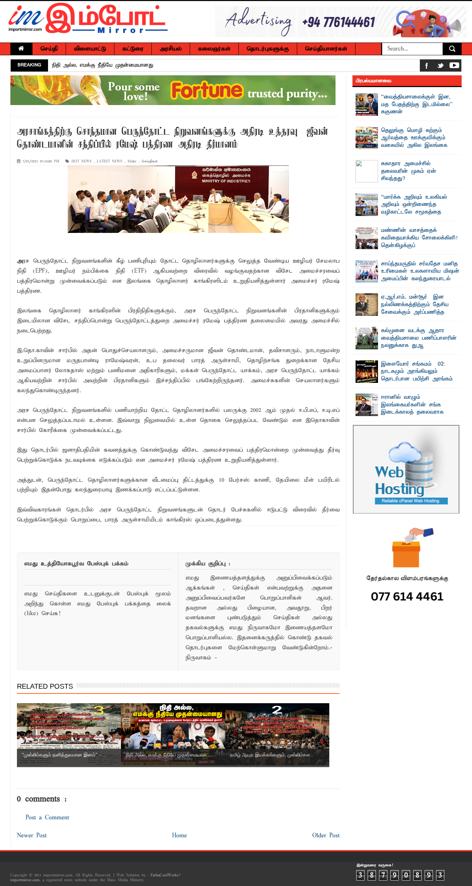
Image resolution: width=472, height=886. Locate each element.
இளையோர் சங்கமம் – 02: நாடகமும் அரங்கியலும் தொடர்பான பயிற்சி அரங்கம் (417, 372)
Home (179, 835)
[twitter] (440, 66)
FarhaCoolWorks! (165, 875)
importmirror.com (24, 880)
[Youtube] (454, 66)
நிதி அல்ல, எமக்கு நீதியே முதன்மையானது (102, 65)
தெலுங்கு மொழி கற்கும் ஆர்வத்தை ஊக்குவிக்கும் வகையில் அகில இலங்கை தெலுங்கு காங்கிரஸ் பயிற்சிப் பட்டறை (405, 145)
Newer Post (32, 835)
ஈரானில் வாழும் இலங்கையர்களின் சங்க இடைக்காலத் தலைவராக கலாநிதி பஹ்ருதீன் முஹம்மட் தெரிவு (405, 412)
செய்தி (49, 49)
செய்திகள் (150, 161)
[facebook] (427, 66)
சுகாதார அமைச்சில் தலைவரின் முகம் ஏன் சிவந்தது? (408, 171)
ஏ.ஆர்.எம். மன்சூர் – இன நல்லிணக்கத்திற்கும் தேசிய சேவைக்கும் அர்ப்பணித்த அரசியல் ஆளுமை (415, 308)
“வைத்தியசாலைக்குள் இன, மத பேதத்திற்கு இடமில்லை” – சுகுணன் (418, 104)
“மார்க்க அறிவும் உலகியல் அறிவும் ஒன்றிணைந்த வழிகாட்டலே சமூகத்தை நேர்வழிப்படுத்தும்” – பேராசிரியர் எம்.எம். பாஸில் (408, 212)
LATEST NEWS (109, 161)
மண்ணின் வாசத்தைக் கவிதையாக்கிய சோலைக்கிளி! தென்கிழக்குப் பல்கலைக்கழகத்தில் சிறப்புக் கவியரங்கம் (406, 245)
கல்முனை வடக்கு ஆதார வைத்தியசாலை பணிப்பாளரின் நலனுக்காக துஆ (419, 338)
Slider (132, 161)
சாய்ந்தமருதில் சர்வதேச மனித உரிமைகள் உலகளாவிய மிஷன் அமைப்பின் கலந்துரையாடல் (420, 271)
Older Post (326, 835)
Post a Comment (47, 817)
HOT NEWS (82, 161)
